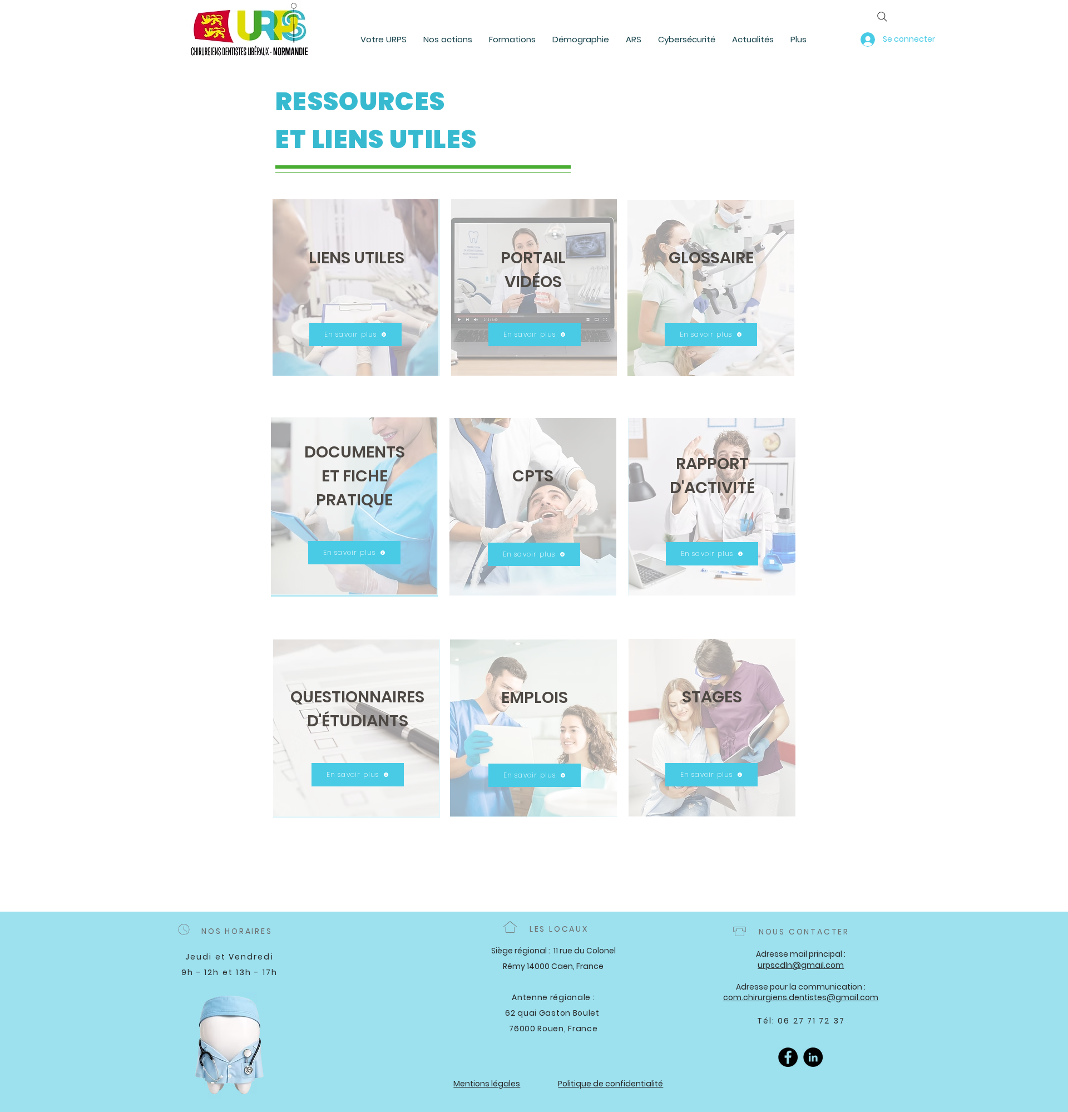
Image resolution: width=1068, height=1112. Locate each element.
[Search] (882, 16)
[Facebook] (788, 1057)
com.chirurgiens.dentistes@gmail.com (800, 997)
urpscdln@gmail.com (801, 965)
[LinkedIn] (813, 1057)
